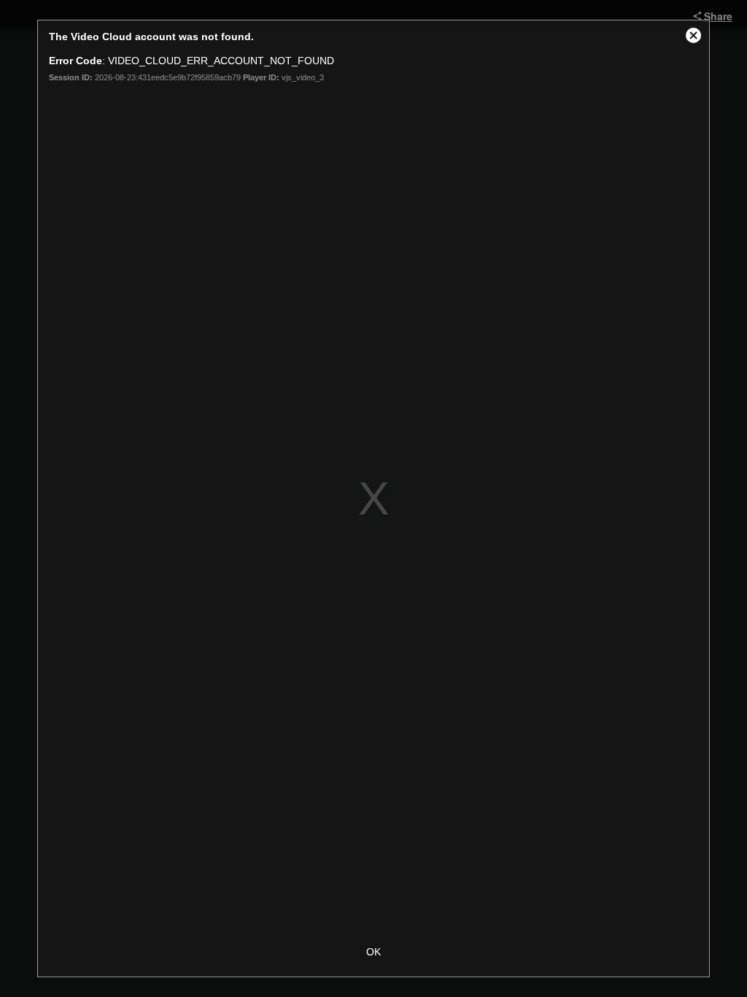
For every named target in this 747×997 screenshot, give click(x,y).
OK (373, 952)
